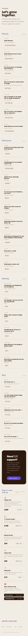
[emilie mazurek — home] (9, 621)
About (3, 626)
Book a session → (14, 478)
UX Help (20, 626)
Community (9, 626)
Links (15, 626)
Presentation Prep (14, 598)
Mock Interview (14, 595)
